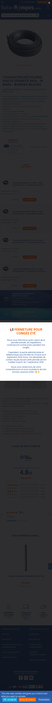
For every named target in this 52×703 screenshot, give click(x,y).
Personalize (44, 700)
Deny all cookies (27, 700)
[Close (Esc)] (49, 3)
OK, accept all (10, 700)
